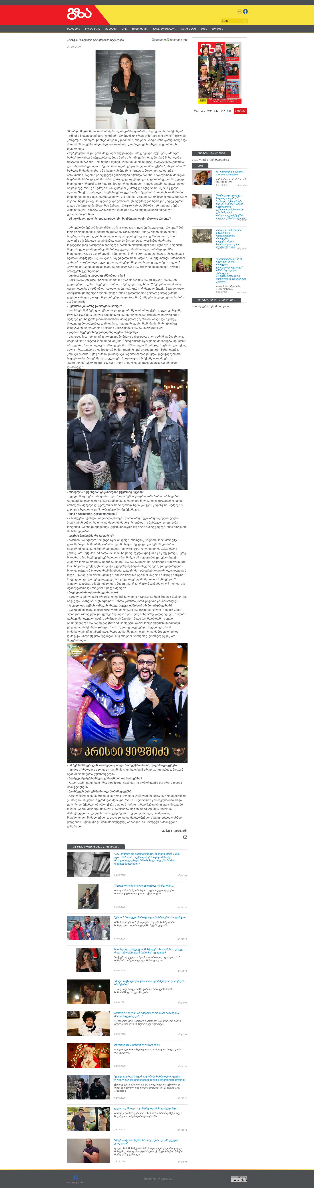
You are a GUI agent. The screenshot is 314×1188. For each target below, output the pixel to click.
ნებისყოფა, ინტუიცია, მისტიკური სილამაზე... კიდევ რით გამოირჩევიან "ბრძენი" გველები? (148, 950)
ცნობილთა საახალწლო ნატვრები (137, 1045)
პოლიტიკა (92, 28)
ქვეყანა (111, 28)
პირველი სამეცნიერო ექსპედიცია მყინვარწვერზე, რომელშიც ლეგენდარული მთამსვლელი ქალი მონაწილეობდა (229, 239)
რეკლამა (165, 1179)
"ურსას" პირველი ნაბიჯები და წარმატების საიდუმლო (150, 917)
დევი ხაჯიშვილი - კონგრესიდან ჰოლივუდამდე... (146, 1108)
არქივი (240, 110)
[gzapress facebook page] (245, 11)
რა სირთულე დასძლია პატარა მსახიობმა (229, 173)
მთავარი (73, 28)
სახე (204, 28)
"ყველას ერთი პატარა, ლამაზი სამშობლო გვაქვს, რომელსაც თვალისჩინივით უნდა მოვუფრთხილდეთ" (150, 1078)
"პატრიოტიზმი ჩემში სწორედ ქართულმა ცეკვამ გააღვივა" (146, 1141)
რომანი (217, 28)
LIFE (124, 28)
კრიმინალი (139, 28)
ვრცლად (183, 875)
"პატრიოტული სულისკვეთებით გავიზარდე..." (144, 886)
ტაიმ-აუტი (188, 28)
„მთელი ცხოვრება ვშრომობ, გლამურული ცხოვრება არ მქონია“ (149, 982)
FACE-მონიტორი (164, 28)
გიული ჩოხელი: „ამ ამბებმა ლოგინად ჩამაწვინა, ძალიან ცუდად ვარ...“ (147, 1014)
